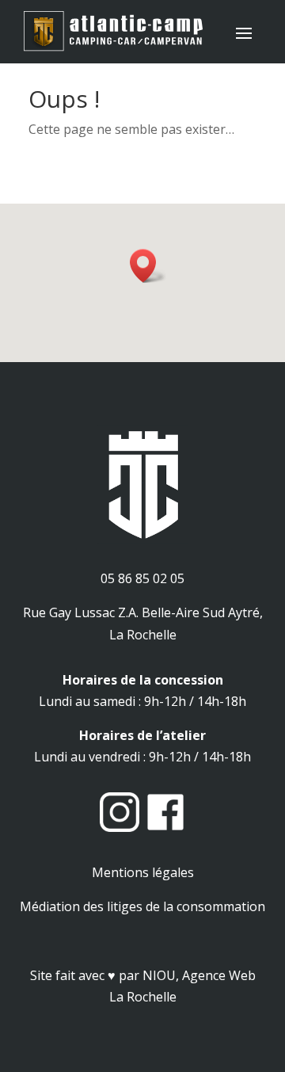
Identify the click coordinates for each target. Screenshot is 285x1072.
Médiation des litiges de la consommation (142, 906)
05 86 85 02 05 (142, 578)
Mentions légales (143, 872)
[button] (148, 265)
